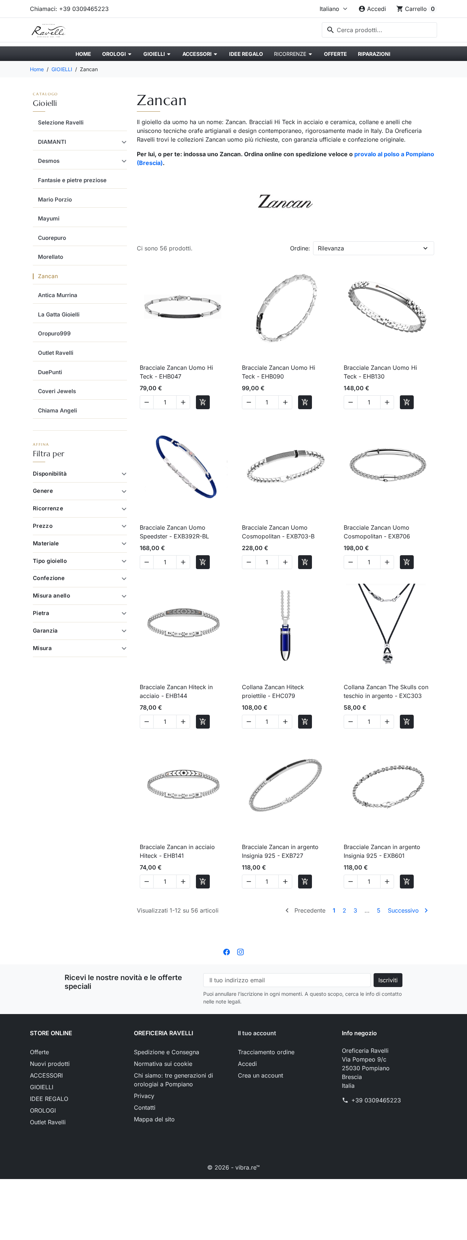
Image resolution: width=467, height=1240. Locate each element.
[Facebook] (226, 951)
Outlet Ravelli (55, 352)
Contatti (144, 1107)
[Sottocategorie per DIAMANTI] (122, 142)
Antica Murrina (57, 295)
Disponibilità (50, 473)
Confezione (49, 578)
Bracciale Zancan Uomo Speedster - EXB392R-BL (174, 532)
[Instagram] (240, 951)
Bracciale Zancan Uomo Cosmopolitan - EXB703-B (278, 532)
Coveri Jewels (57, 391)
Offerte (39, 1052)
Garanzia (45, 630)
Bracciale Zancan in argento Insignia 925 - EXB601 (382, 851)
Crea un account (260, 1075)
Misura (42, 648)
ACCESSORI (46, 1075)
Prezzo (43, 525)
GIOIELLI (45, 103)
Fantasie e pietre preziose (72, 180)
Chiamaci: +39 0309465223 (69, 8)
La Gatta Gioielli (59, 314)
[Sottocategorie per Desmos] (122, 161)
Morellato (50, 256)
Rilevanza (331, 248)
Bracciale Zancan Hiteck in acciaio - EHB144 (176, 691)
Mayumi (48, 218)
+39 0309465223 (376, 1100)
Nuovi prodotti (50, 1063)
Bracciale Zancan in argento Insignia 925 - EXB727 (280, 851)
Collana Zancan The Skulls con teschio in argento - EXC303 (386, 691)
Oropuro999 (54, 333)
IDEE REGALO (49, 1098)
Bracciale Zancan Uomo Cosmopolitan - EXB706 (377, 532)
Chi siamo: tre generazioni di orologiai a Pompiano (173, 1080)
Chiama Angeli (57, 410)
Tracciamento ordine (266, 1052)
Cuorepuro (52, 237)
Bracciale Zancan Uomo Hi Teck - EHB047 (176, 372)
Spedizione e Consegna (166, 1052)
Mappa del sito (154, 1119)
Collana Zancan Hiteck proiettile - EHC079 (273, 691)
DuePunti (50, 372)
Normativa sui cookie (163, 1063)
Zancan (48, 276)
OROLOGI (43, 1110)
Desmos (48, 160)
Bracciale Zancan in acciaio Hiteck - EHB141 (177, 851)
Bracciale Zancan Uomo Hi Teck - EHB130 (380, 372)
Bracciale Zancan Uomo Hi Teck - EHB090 (278, 372)
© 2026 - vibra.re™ (233, 1167)
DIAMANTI (52, 141)
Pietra (41, 613)
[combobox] (379, 30)
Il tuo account (257, 1033)
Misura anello (51, 595)
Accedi (247, 1063)
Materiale (46, 543)
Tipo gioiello (50, 560)
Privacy (144, 1095)
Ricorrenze (48, 508)
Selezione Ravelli (61, 122)
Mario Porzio (55, 199)
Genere (43, 490)
